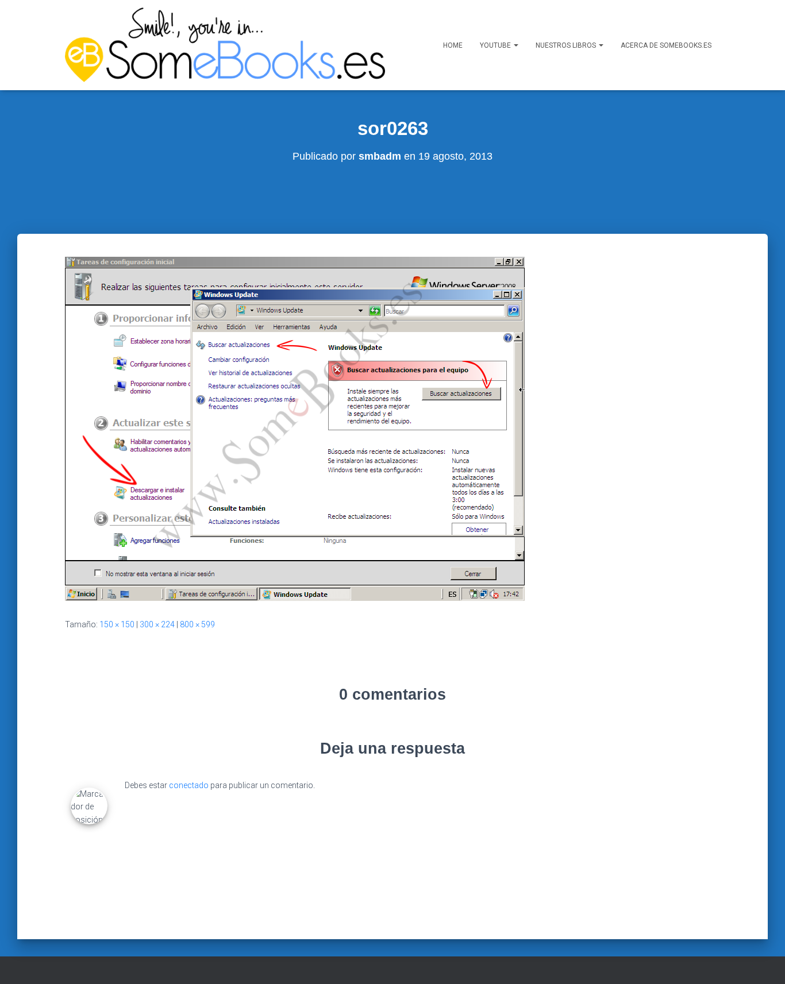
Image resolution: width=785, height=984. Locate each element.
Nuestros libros (567, 45)
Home (453, 45)
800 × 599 (197, 624)
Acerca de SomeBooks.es (666, 45)
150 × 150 (116, 624)
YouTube (496, 45)
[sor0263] (295, 428)
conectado (189, 785)
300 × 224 (157, 624)
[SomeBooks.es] (225, 45)
